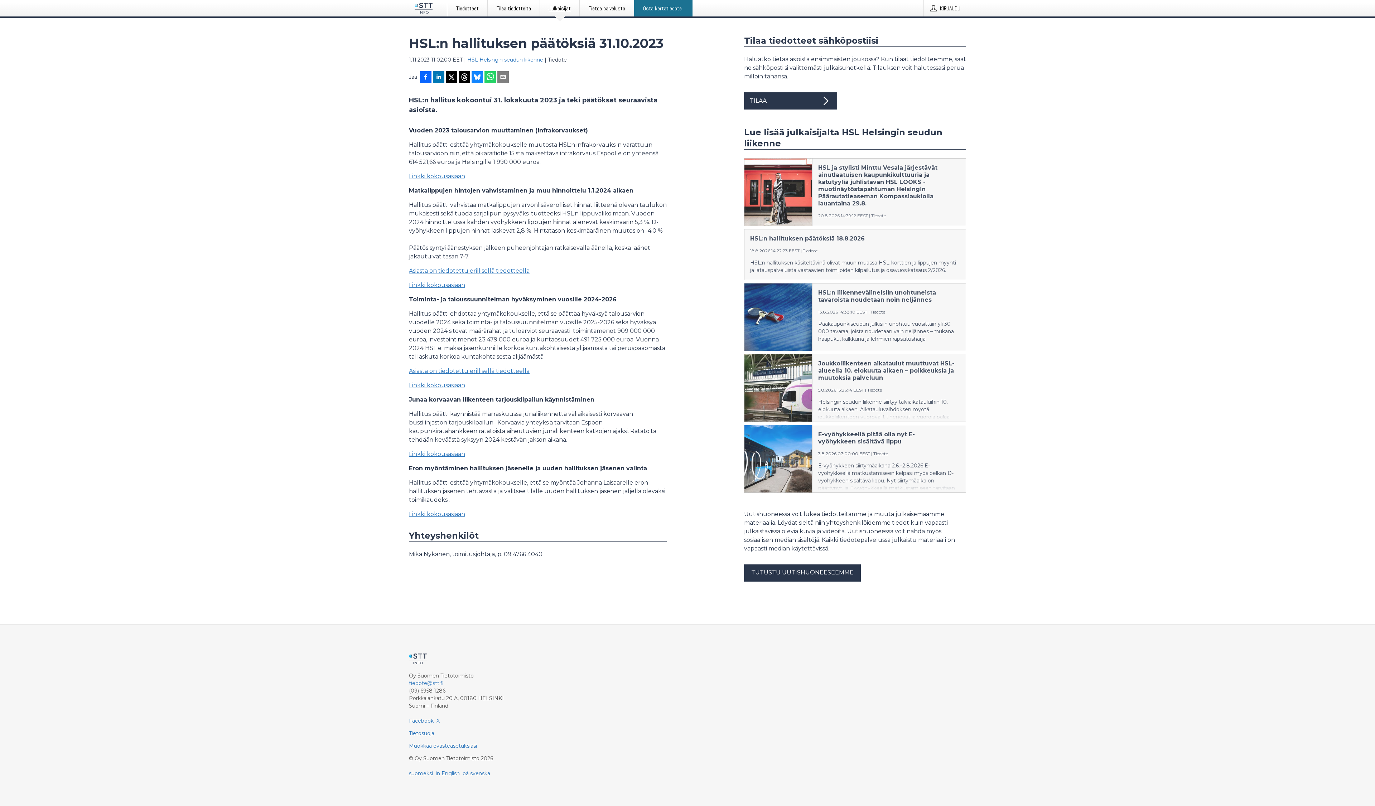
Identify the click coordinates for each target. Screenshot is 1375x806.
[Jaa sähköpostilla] (503, 77)
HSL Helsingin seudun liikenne (505, 60)
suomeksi (421, 773)
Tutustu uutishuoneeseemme (802, 572)
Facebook (421, 721)
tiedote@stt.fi (426, 683)
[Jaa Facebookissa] (425, 77)
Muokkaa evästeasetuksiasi (443, 746)
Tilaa (758, 100)
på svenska (476, 773)
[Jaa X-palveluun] (451, 77)
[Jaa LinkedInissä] (438, 77)
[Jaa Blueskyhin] (477, 77)
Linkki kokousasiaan (437, 176)
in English (448, 773)
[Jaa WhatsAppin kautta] (490, 77)
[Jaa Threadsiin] (464, 77)
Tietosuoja (421, 733)
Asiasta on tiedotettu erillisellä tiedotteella (469, 270)
